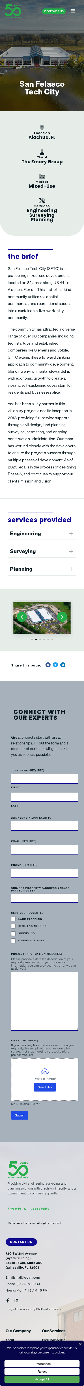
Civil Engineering (32, 926)
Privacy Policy (17, 1208)
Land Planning (30, 919)
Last (15, 806)
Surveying (26, 933)
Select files (45, 1087)
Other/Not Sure (31, 940)
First (15, 787)
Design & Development (19, 1309)
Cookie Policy (40, 1208)
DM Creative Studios (48, 1309)
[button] (22, 617)
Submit (19, 1115)
